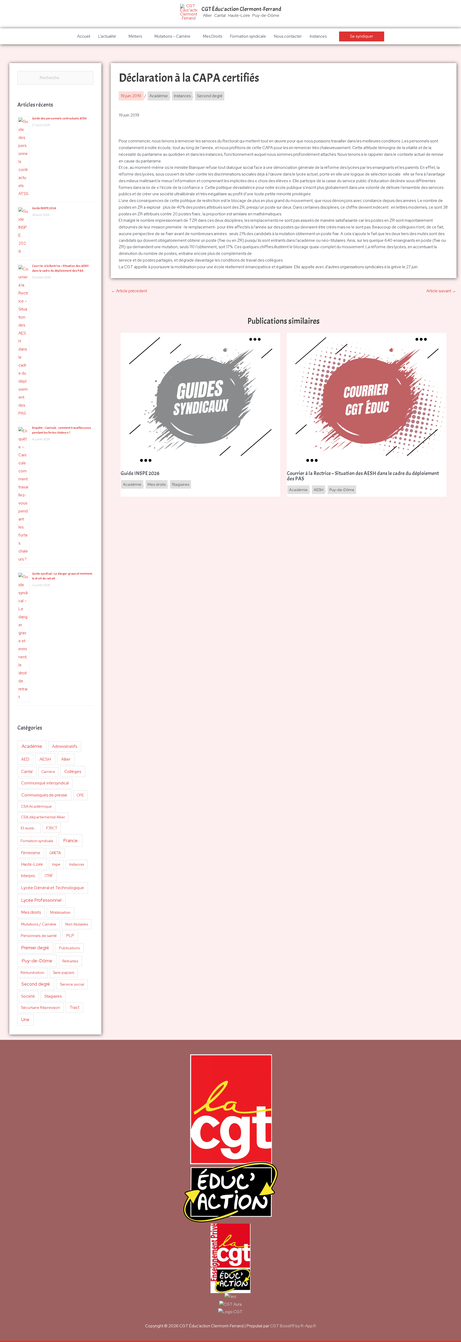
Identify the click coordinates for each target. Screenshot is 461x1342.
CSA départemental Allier (43, 817)
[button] (361, 36)
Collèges (72, 771)
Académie (32, 746)
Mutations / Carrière (38, 924)
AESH (45, 759)
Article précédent (129, 291)
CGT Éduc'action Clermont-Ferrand (241, 9)
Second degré (35, 984)
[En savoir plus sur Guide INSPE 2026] (200, 399)
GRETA (55, 852)
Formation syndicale (248, 36)
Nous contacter (288, 36)
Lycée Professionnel (41, 900)
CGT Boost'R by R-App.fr (293, 1326)
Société (28, 996)
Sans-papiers (63, 972)
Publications (69, 948)
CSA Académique (36, 806)
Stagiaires (53, 996)
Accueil (83, 36)
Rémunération (32, 972)
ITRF (49, 875)
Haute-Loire (32, 864)
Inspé (56, 864)
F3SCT (51, 828)
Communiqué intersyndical (45, 783)
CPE (80, 795)
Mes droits (31, 912)
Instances (318, 36)
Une (25, 1019)
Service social (72, 984)
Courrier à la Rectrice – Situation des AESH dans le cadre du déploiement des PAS (363, 476)
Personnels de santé (39, 935)
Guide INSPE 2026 (44, 208)
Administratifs (64, 746)
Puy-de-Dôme (37, 961)
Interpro (28, 875)
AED (25, 759)
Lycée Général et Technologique (52, 887)
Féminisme (30, 852)
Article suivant (441, 291)
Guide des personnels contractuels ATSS (59, 118)
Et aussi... (29, 828)
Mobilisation (60, 912)
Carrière (48, 771)
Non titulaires (76, 924)
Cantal (27, 771)
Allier (65, 759)
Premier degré (35, 948)
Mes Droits (212, 36)
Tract (74, 1007)
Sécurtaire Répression (40, 1007)
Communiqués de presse (44, 795)
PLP (70, 935)
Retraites (70, 960)
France (70, 840)
